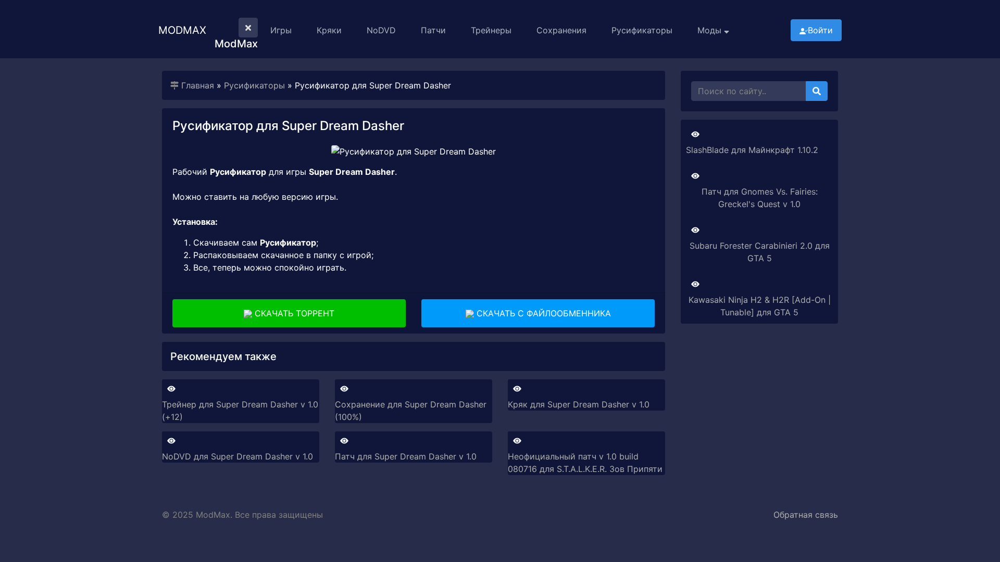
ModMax (182, 30)
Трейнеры (491, 30)
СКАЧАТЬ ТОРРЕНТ (293, 313)
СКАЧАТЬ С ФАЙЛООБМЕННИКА (542, 313)
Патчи (433, 30)
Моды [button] (710, 30)
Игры (281, 30)
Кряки (329, 30)
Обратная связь (805, 514)
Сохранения (561, 30)
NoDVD (381, 30)
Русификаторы (641, 30)
